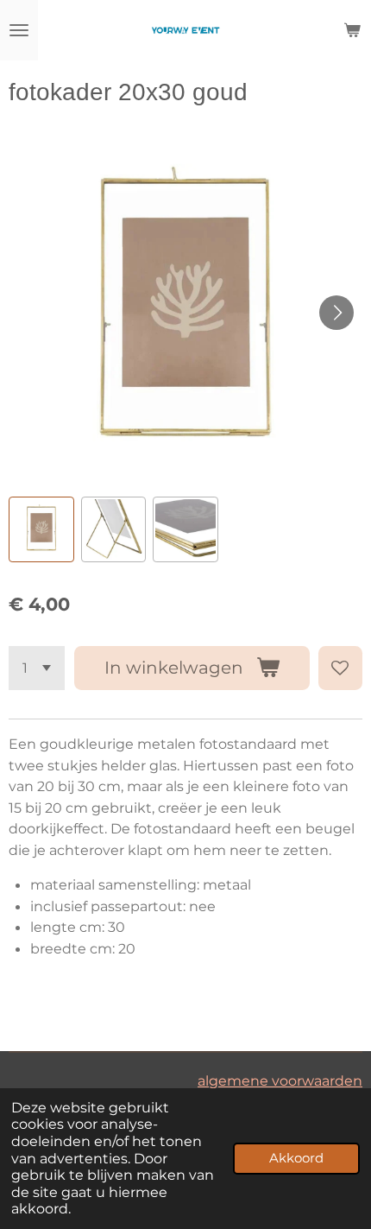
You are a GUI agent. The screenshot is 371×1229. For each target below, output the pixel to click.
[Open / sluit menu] (19, 30)
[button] (41, 529)
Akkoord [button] (296, 1158)
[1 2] (37, 668)
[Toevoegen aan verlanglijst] (340, 668)
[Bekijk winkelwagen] (352, 30)
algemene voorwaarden (280, 1080)
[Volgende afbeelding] (336, 312)
